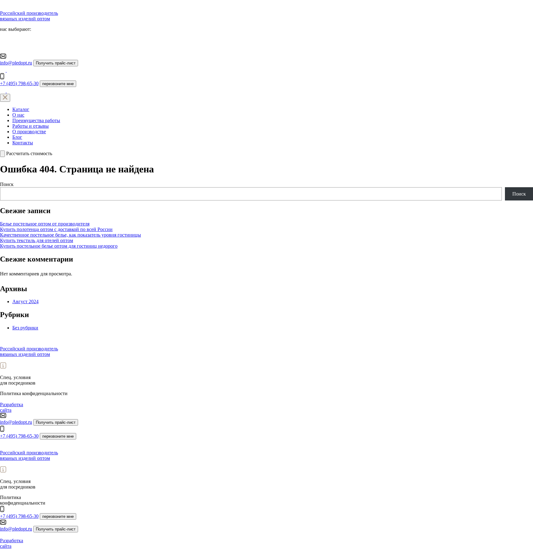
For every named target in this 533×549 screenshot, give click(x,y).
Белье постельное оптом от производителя (44, 223)
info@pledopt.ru (16, 62)
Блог (17, 137)
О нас (18, 115)
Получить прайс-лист (56, 63)
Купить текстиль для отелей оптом (36, 240)
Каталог (20, 109)
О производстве (29, 131)
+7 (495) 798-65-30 (19, 83)
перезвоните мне (58, 83)
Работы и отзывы (30, 126)
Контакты (22, 142)
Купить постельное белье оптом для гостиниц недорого (59, 246)
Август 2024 (25, 301)
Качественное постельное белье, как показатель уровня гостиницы (70, 234)
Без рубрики (25, 327)
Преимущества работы (36, 120)
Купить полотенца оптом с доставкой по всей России (56, 229)
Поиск (7, 184)
